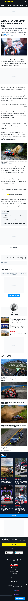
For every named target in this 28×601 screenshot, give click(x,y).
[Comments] (25, 35)
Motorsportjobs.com (14, 571)
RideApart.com (14, 577)
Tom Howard (6, 34)
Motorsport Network (11, 598)
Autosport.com (14, 573)
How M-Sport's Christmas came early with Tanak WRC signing (14, 216)
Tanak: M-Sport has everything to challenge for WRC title (13, 220)
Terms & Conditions (7, 597)
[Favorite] (22, 35)
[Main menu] (2, 2)
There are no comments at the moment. (14, 274)
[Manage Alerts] (15, 250)
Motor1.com (14, 569)
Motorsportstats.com (14, 575)
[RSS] (20, 560)
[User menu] (25, 2)
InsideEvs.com (14, 567)
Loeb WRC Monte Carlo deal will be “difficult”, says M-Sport (14, 224)
